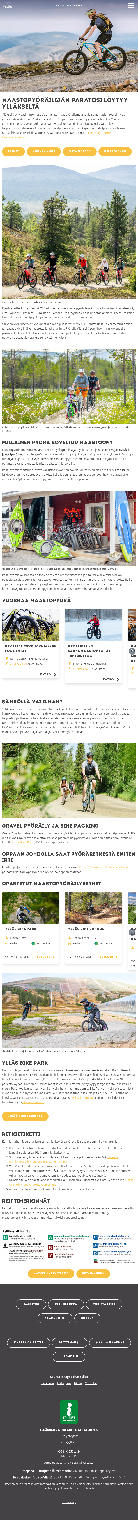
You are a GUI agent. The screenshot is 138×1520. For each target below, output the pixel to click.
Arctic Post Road (23, 842)
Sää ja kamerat (110, 1342)
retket (13, 151)
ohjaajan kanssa (33, 1102)
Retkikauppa (66, 1304)
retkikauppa (93, 1273)
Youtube (91, 1383)
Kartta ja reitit (28, 1342)
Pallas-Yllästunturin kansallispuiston (103, 867)
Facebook (47, 1383)
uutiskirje (69, 1356)
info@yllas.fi (69, 1442)
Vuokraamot (104, 1304)
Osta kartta (80, 151)
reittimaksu (115, 151)
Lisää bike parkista (25, 1116)
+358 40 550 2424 (69, 1451)
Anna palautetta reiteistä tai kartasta (69, 1463)
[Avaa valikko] (131, 6)
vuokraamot (43, 151)
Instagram (64, 1383)
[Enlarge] (131, 170)
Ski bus (87, 1318)
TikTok (78, 1383)
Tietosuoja (69, 1502)
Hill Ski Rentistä (82, 1098)
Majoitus (30, 1304)
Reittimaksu (69, 1342)
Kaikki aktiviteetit (51, 1273)
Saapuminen (55, 1318)
